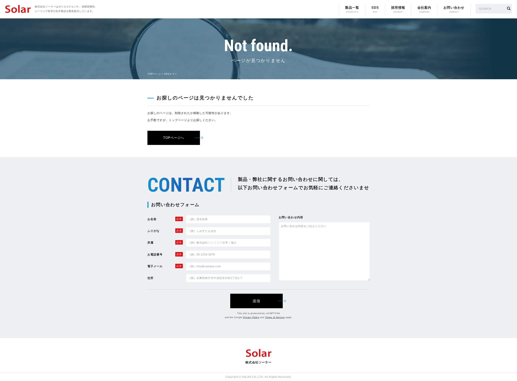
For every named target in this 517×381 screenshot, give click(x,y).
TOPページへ (173, 137)
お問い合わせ (453, 7)
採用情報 (398, 7)
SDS (375, 7)
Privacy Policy (251, 317)
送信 (257, 301)
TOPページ (154, 74)
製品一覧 (352, 7)
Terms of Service (275, 317)
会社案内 (424, 7)
